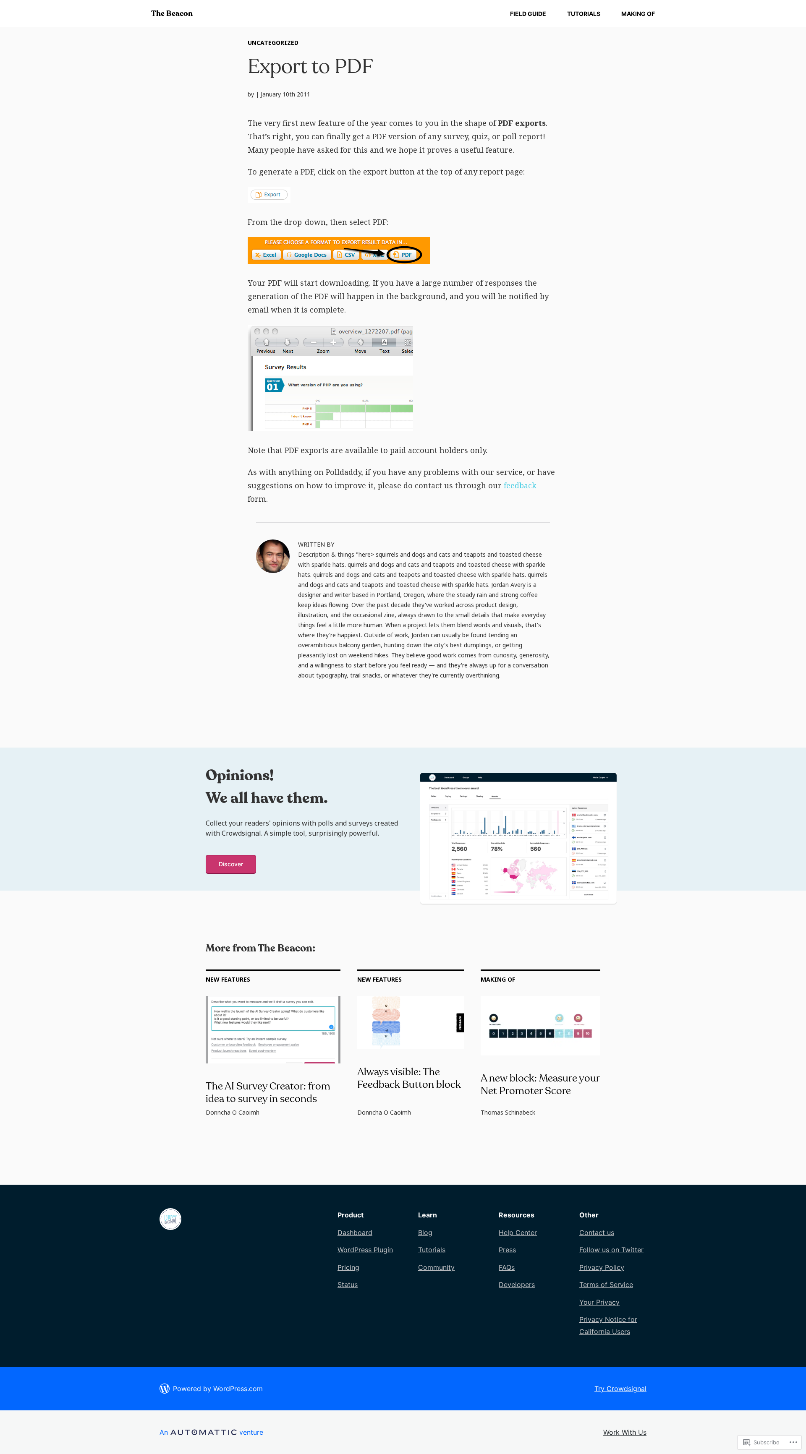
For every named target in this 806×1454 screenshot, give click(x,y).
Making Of (638, 13)
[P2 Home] (170, 1227)
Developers (517, 1284)
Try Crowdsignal (620, 1388)
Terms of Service (606, 1284)
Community (436, 1267)
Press (507, 1250)
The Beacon (172, 13)
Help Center (518, 1232)
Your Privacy (599, 1302)
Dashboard (355, 1232)
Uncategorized (273, 43)
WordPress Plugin (365, 1250)
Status (348, 1284)
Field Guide (528, 13)
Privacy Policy (601, 1267)
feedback (520, 485)
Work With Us (624, 1432)
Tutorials (583, 13)
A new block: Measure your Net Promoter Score (540, 1084)
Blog (425, 1232)
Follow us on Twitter (611, 1250)
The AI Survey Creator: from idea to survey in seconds (268, 1092)
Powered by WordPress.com (218, 1388)
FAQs (507, 1267)
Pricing (348, 1267)
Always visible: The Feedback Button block (409, 1078)
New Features (228, 979)
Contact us (596, 1232)
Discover (231, 864)
